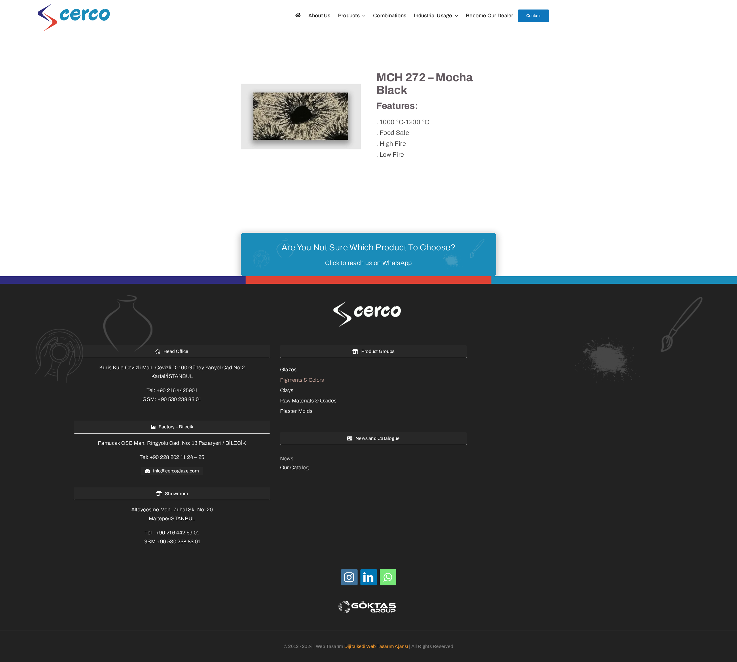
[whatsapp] (388, 577)
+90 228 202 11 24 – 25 (177, 457)
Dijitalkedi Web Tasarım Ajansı (376, 646)
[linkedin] (368, 577)
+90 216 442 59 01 (177, 533)
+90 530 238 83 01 (179, 399)
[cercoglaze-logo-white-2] (368, 302)
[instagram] (349, 577)
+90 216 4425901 (177, 390)
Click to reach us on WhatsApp (368, 263)
